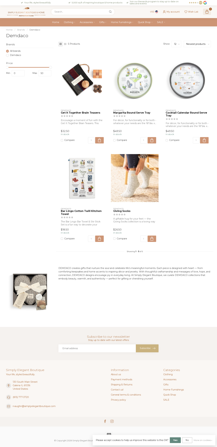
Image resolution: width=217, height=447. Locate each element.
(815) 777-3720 (21, 397)
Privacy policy (118, 399)
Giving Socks (121, 211)
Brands (21, 29)
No (187, 440)
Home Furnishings (121, 22)
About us (116, 374)
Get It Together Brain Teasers (80, 112)
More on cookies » (203, 440)
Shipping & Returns (121, 384)
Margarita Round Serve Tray (131, 112)
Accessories (86, 22)
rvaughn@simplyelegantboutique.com (34, 406)
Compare (69, 140)
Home (55, 22)
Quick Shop (144, 22)
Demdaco (35, 29)
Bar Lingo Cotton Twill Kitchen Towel (81, 212)
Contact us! (117, 389)
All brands (15, 51)
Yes (175, 440)
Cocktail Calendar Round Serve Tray (186, 114)
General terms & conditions (126, 394)
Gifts (101, 22)
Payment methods (121, 379)
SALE (160, 22)
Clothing (68, 22)
